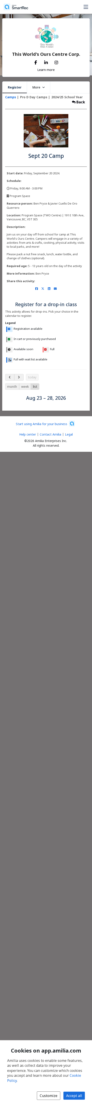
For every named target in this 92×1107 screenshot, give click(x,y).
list (35, 386)
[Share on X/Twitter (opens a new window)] (42, 289)
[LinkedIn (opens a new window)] (46, 62)
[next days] (18, 377)
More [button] (36, 87)
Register (14, 87)
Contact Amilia (50, 434)
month (12, 386)
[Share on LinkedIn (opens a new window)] (49, 289)
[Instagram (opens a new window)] (56, 62)
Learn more (46, 69)
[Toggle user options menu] (85, 7)
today (32, 377)
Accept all (74, 1095)
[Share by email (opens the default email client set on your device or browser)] (55, 289)
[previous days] (9, 377)
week (25, 386)
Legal (69, 434)
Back (80, 102)
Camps (11, 97)
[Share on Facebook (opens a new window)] (36, 289)
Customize (48, 1095)
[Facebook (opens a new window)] (36, 62)
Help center (27, 434)
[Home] (16, 7)
